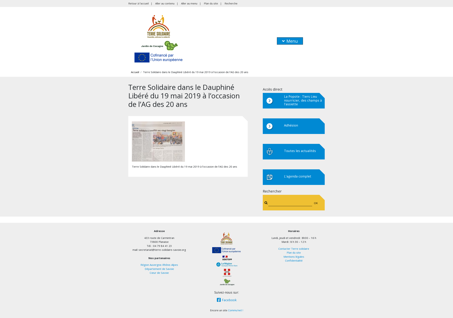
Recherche (231, 3)
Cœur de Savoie (159, 272)
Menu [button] (292, 41)
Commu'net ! (235, 310)
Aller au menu (189, 3)
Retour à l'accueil (138, 3)
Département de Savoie (159, 269)
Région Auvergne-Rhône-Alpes (159, 265)
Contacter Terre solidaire (293, 248)
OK (316, 203)
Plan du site (211, 3)
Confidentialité (294, 260)
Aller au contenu (164, 3)
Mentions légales (293, 256)
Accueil (135, 72)
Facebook (229, 300)
